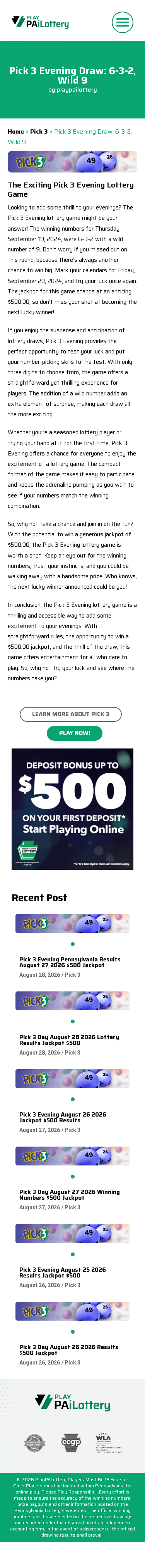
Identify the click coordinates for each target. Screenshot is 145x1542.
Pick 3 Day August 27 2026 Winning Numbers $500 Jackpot (69, 1194)
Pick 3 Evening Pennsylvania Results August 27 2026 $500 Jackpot (70, 962)
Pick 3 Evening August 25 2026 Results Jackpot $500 (62, 1272)
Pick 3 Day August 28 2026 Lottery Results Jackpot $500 (69, 1040)
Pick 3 (39, 131)
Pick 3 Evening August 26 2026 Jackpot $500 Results (62, 1117)
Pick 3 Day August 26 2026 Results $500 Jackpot (68, 1350)
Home (16, 131)
